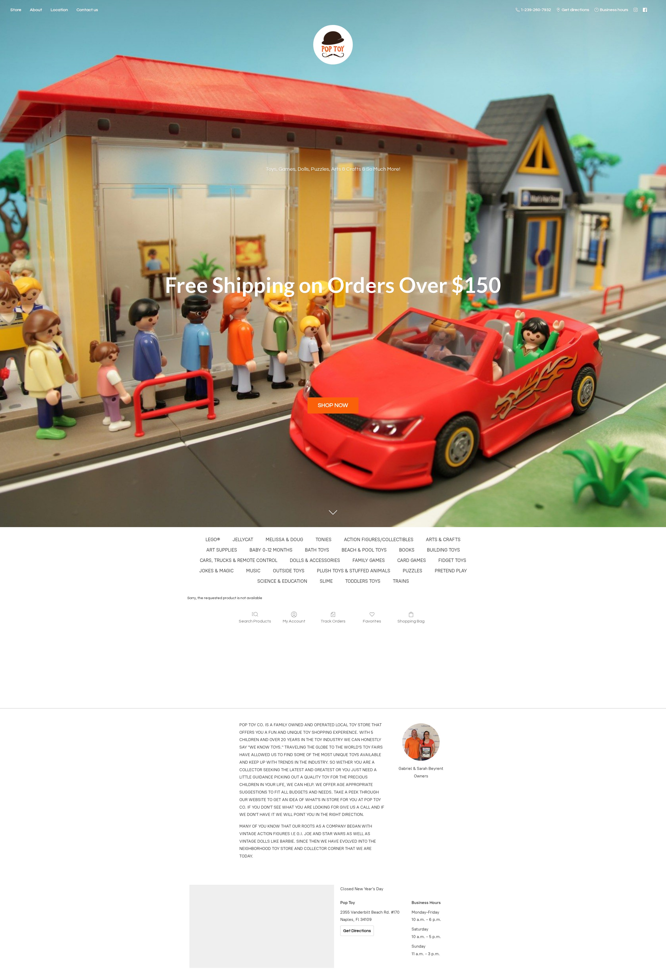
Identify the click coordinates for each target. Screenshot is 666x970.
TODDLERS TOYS (362, 581)
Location (59, 10)
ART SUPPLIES (221, 550)
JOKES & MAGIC (216, 571)
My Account (294, 621)
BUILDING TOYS (443, 550)
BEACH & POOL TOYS (364, 550)
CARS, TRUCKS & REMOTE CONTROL (238, 560)
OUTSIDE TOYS (288, 571)
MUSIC (253, 571)
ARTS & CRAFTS (443, 539)
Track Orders (333, 621)
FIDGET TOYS (452, 560)
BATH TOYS (317, 550)
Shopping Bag (411, 621)
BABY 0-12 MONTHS (270, 550)
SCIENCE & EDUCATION (282, 581)
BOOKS (406, 550)
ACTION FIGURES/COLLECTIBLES (378, 539)
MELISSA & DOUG (284, 539)
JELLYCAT (243, 539)
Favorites (372, 621)
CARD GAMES (411, 560)
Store (15, 10)
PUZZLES (412, 571)
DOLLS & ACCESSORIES (315, 560)
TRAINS (401, 581)
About (36, 10)
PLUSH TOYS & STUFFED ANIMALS (353, 571)
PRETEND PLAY (451, 571)
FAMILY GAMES (369, 560)
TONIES (323, 539)
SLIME (326, 581)
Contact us (87, 10)
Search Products (255, 621)
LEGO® (213, 539)
